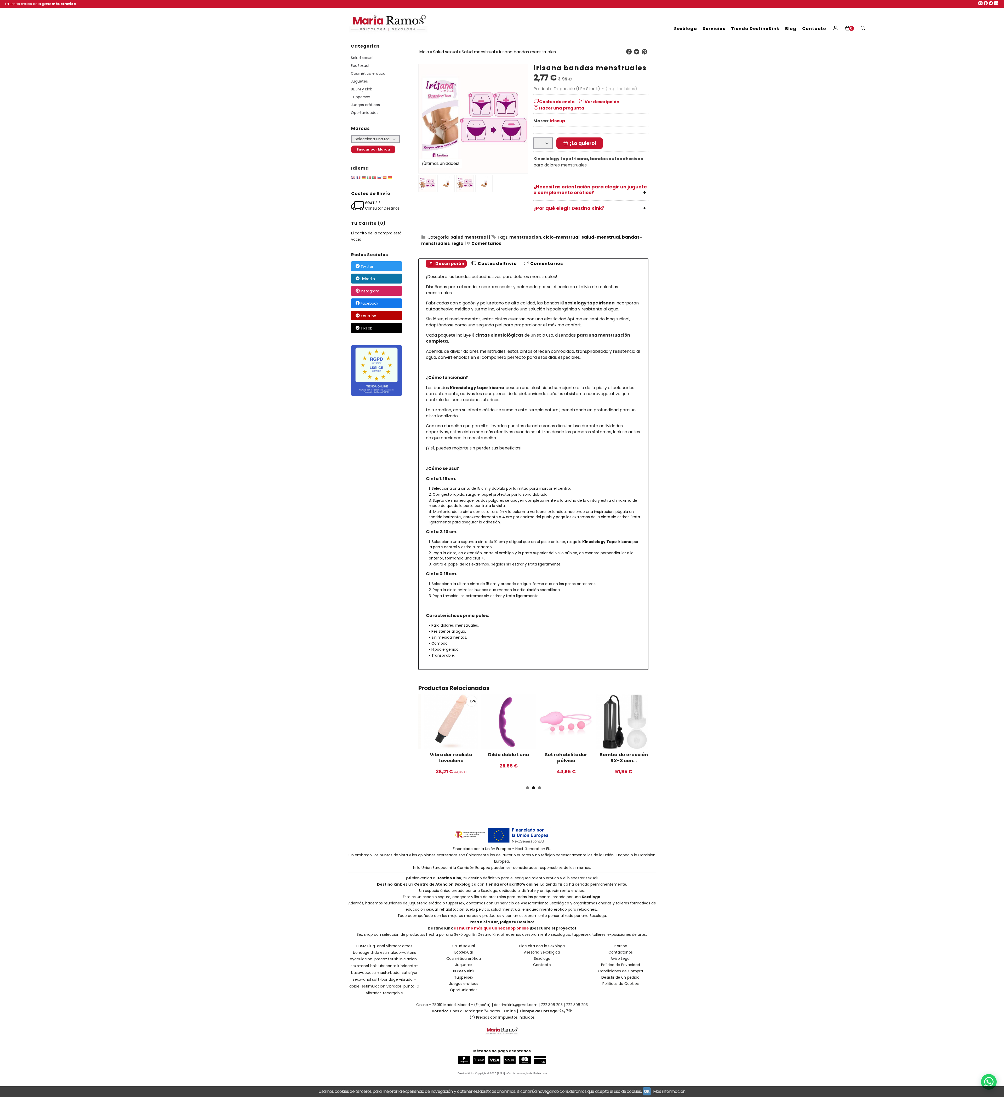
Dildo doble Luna (508, 754)
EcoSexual (360, 65)
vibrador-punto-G (402, 986)
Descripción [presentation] (449, 264)
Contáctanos (620, 952)
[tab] (446, 264)
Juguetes (359, 81)
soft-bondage (385, 979)
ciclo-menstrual (561, 237)
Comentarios (486, 243)
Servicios (714, 29)
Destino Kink (448, 878)
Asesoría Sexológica (542, 952)
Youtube (368, 316)
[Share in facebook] (629, 51)
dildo (374, 952)
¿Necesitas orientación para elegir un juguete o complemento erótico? (590, 189)
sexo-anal (362, 979)
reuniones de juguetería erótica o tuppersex (424, 903)
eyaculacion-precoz (368, 959)
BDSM (361, 946)
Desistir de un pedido (620, 977)
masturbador (389, 972)
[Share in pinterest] (644, 51)
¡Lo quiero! (583, 143)
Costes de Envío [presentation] (497, 264)
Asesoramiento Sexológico (545, 903)
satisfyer (410, 972)
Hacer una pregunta (561, 108)
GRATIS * (372, 202)
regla (458, 243)
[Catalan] (390, 178)
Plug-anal (376, 946)
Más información (669, 1091)
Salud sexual (362, 57)
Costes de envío (557, 102)
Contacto (814, 29)
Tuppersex (360, 97)
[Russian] (379, 178)
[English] (353, 178)
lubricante (387, 965)
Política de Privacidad (620, 964)
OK (647, 1091)
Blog (790, 29)
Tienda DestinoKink (755, 29)
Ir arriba (620, 946)
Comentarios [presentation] (546, 264)
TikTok (366, 328)
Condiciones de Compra (620, 971)
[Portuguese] (374, 178)
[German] (364, 178)
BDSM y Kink (361, 89)
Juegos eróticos (365, 104)
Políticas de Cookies (620, 983)
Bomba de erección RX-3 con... (624, 757)
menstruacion (525, 237)
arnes (407, 946)
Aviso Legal (620, 958)
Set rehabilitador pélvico (566, 757)
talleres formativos (633, 903)
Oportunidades (364, 112)
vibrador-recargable (384, 993)
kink (373, 965)
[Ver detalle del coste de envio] (358, 206)
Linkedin (368, 278)
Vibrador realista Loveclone (451, 757)
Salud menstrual (469, 237)
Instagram (370, 291)
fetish (393, 959)
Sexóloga (685, 29)
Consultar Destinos (382, 208)
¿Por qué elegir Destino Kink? (568, 208)
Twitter (367, 266)
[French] (358, 178)
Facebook (369, 303)
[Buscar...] (863, 29)
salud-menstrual (600, 237)
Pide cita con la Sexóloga (542, 946)
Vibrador (393, 946)
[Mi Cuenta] (835, 29)
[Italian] (369, 178)
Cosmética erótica (368, 73)
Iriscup (557, 121)
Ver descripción (602, 102)
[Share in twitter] (637, 51)
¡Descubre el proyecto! (553, 928)
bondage (361, 952)
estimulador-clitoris (398, 952)
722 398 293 (552, 1004)
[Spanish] (385, 178)
